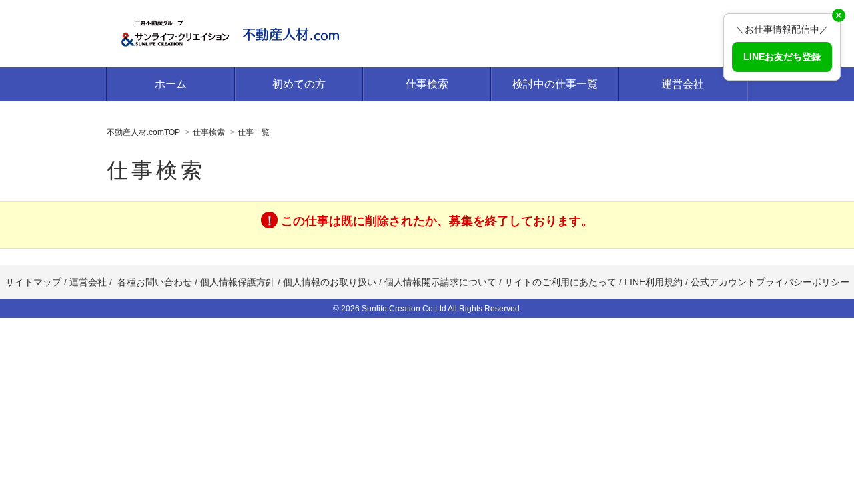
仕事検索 (427, 84)
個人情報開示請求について (440, 282)
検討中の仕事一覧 (555, 84)
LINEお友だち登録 (782, 56)
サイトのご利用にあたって (560, 282)
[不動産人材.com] (233, 32)
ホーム (171, 84)
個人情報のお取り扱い (331, 282)
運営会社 (682, 84)
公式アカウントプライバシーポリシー (770, 282)
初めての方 (299, 84)
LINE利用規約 (653, 282)
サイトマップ (33, 282)
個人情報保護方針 (237, 282)
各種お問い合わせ (154, 282)
